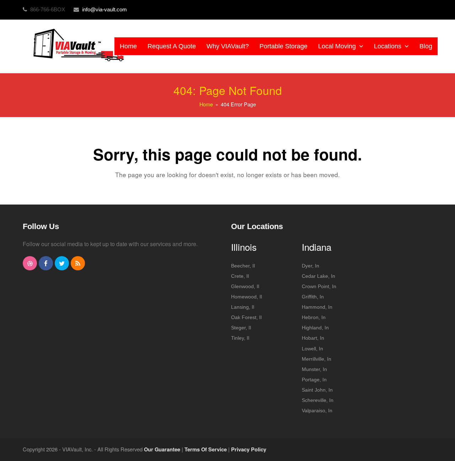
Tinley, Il (240, 338)
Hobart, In (313, 338)
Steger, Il (241, 327)
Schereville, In (317, 400)
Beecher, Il (243, 266)
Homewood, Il (246, 297)
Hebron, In (314, 317)
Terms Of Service (205, 449)
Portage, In (314, 379)
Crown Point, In (319, 286)
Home (206, 104)
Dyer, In (310, 266)
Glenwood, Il (245, 286)
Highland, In (315, 327)
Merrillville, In (316, 359)
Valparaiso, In (317, 410)
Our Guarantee (162, 449)
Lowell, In (312, 348)
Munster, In (314, 369)
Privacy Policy (248, 449)
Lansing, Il (242, 307)
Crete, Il (240, 276)
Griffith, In (313, 297)
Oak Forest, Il (246, 317)
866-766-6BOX (48, 9)
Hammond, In (317, 307)
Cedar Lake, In (318, 276)
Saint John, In (317, 390)
